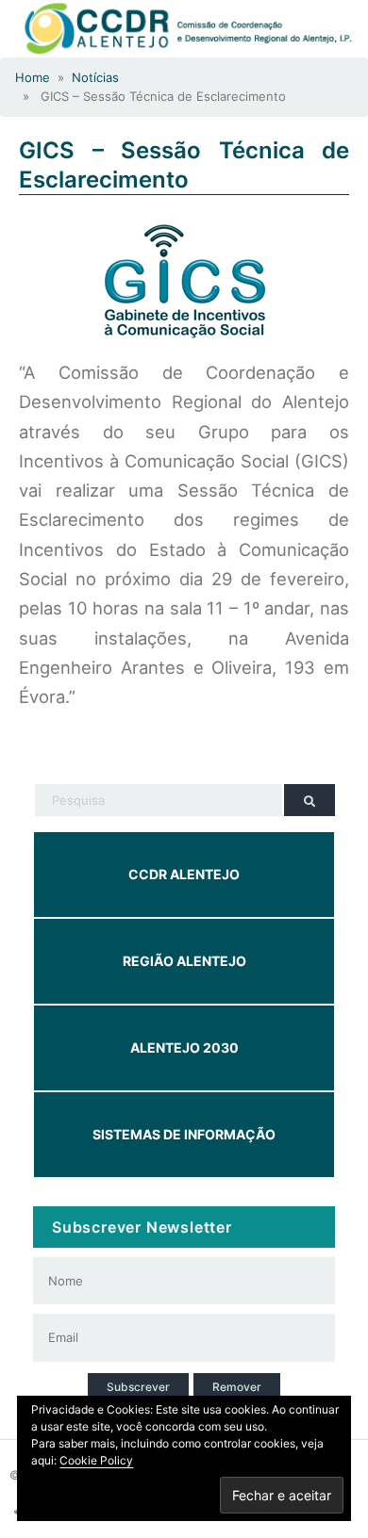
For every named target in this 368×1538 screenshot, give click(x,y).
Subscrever (138, 1387)
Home (32, 77)
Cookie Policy (96, 1460)
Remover (236, 1387)
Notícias (95, 77)
